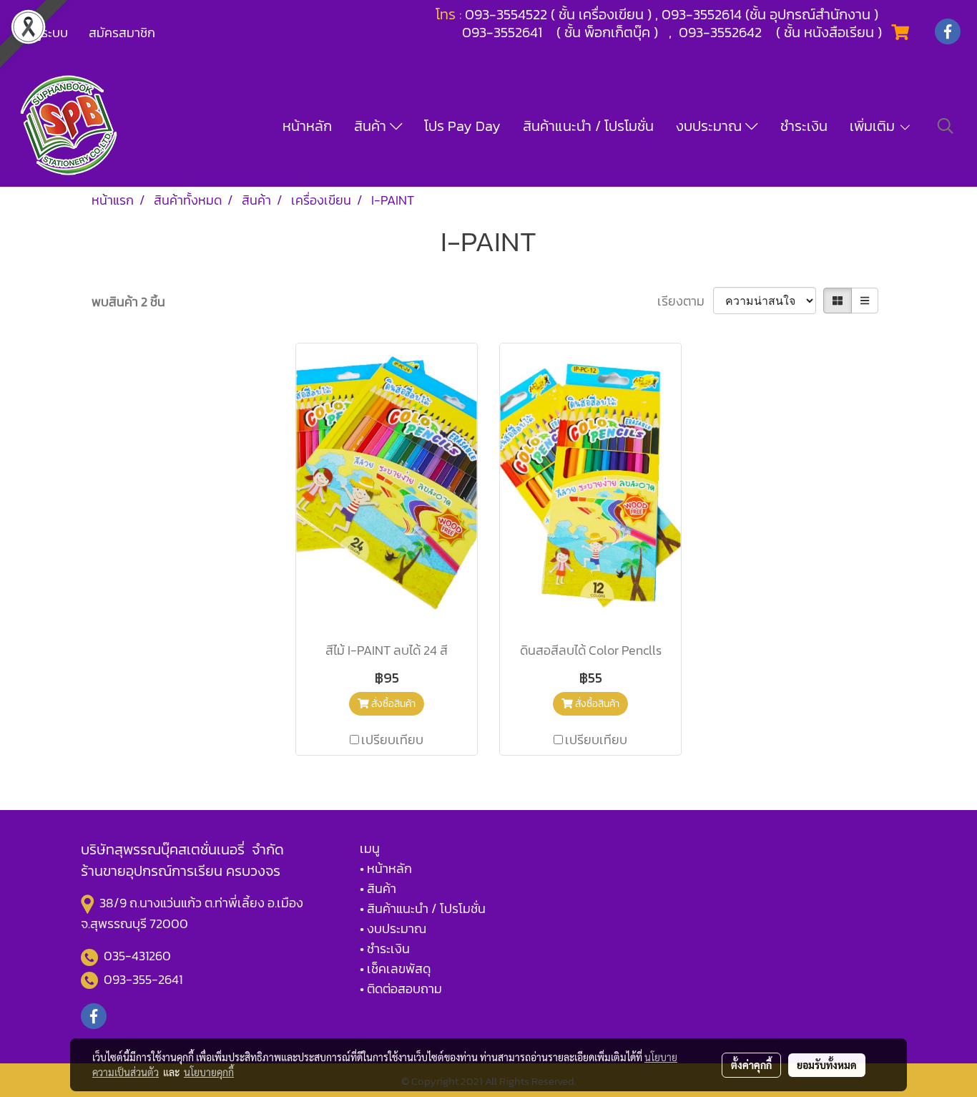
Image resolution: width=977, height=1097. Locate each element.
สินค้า (372, 126)
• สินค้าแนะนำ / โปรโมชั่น (423, 908)
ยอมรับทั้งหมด (827, 1064)
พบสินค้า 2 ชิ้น (128, 301)
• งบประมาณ (393, 928)
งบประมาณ (710, 126)
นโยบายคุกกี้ (209, 1072)
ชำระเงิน (804, 126)
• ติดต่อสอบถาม (401, 988)
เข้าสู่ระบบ (42, 32)
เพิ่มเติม (874, 126)
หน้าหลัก (307, 126)
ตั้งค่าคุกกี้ (751, 1064)
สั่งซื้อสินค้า (392, 703)
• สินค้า (378, 888)
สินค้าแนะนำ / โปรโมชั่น (588, 126)
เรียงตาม (685, 301)
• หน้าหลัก (386, 868)
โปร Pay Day (462, 126)
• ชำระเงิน (385, 948)
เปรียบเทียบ (392, 739)
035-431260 (139, 955)
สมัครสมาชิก (122, 32)
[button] (945, 126)
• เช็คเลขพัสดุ (395, 968)
